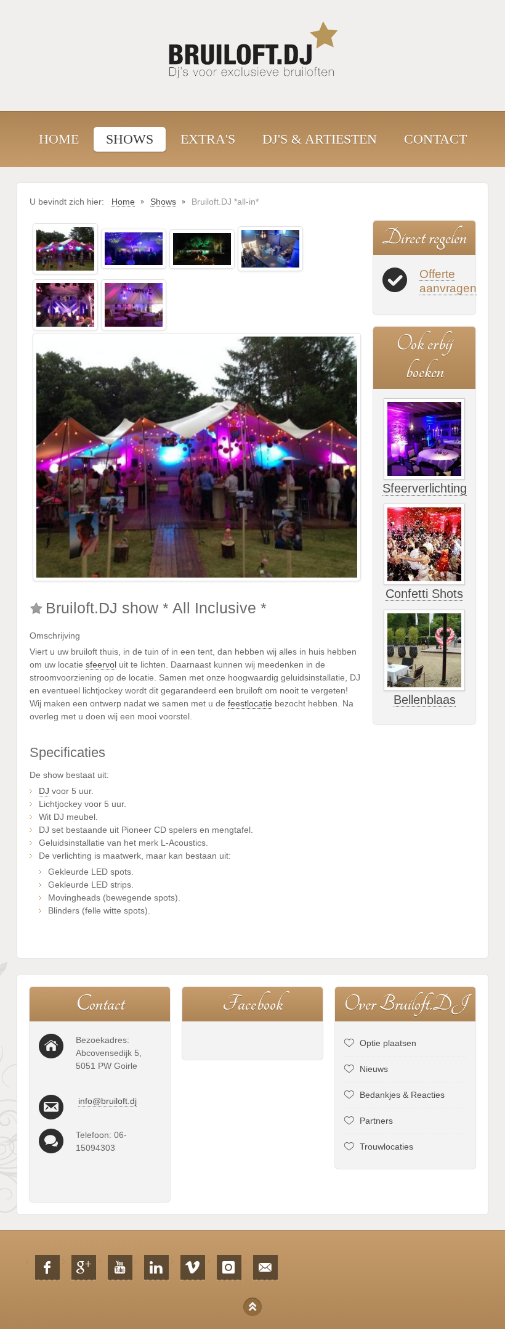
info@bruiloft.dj (107, 1101)
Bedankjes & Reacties (402, 1095)
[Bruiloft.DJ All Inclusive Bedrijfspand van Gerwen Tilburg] (270, 248)
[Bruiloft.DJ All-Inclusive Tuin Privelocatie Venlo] (65, 248)
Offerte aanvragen (448, 281)
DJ (44, 791)
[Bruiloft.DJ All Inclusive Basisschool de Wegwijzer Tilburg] (65, 304)
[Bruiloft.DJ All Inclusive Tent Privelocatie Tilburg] (133, 248)
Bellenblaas (425, 699)
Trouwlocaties (386, 1146)
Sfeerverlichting (424, 488)
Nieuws (374, 1069)
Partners (376, 1121)
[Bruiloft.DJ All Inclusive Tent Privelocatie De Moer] (133, 304)
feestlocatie (250, 703)
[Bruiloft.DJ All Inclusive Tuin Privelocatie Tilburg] (202, 248)
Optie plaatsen (388, 1043)
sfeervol (101, 664)
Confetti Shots (424, 593)
